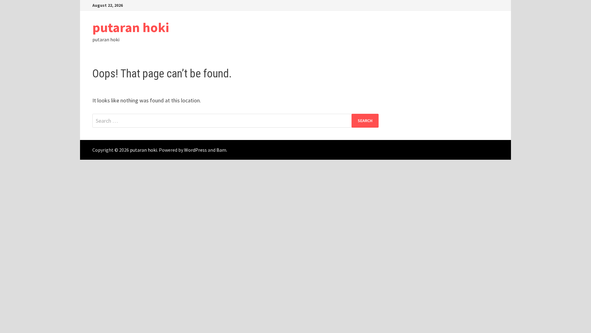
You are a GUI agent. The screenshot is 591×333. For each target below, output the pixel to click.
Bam (221, 150)
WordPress (195, 150)
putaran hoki (130, 27)
